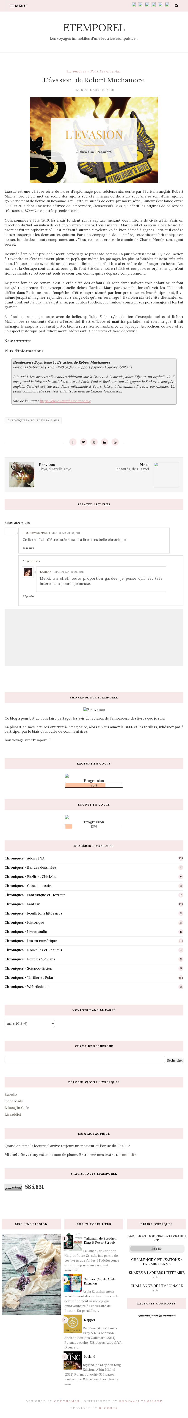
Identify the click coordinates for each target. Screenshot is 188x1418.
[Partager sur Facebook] (73, 442)
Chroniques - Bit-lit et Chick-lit (30, 876)
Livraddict (13, 1114)
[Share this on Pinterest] (94, 442)
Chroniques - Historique (24, 922)
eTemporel (94, 27)
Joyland (89, 1356)
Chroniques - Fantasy (22, 904)
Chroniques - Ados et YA (24, 858)
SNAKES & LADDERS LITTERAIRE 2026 (157, 1275)
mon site (129, 1154)
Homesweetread (36, 533)
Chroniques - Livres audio (26, 931)
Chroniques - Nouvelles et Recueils (33, 950)
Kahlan (46, 571)
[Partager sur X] (83, 442)
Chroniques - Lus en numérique (31, 941)
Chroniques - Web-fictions (26, 986)
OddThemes (67, 1401)
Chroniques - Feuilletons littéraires (33, 913)
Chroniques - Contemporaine (29, 886)
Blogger (108, 1408)
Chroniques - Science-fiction (28, 968)
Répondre (28, 547)
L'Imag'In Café (17, 1108)
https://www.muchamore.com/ (65, 401)
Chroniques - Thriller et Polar (29, 977)
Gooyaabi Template (141, 1401)
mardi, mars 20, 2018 (66, 533)
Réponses (33, 561)
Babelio (11, 1094)
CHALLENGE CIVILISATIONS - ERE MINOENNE (156, 1261)
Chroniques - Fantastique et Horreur (35, 895)
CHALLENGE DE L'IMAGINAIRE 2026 (156, 1288)
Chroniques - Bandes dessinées (30, 867)
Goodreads (14, 1101)
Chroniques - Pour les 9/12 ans (94, 71)
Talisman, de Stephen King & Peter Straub (100, 1240)
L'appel (89, 1320)
